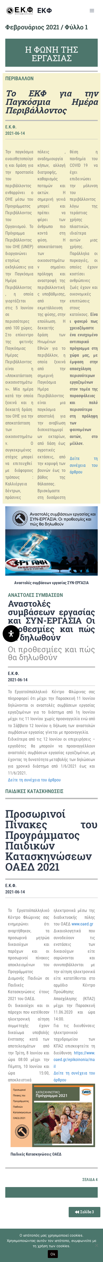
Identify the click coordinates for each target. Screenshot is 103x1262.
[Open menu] (92, 10)
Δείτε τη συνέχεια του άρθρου (84, 465)
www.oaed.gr (82, 924)
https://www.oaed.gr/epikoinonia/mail (74, 1059)
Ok (52, 1254)
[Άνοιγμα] (11, 633)
